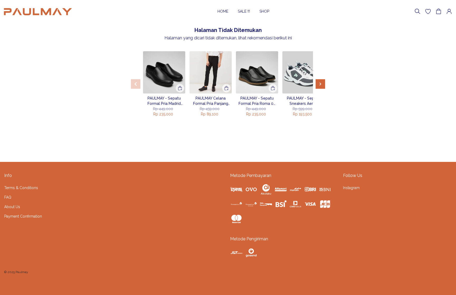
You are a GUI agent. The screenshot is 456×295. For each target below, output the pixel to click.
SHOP (264, 11)
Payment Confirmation (23, 216)
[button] (428, 11)
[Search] (417, 11)
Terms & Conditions (21, 188)
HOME (222, 11)
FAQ (7, 197)
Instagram (351, 188)
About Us (12, 207)
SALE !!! (244, 11)
